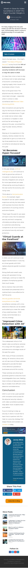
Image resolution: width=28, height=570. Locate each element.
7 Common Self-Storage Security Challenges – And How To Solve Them (16, 534)
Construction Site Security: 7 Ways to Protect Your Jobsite (17, 515)
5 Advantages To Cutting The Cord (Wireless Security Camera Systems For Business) (17, 522)
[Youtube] (15, 552)
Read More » (11, 517)
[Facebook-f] (10, 552)
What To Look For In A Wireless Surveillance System (16, 528)
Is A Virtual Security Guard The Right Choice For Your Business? (16, 540)
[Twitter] (13, 552)
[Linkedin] (18, 552)
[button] (25, 2)
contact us (5, 424)
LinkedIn (15, 480)
